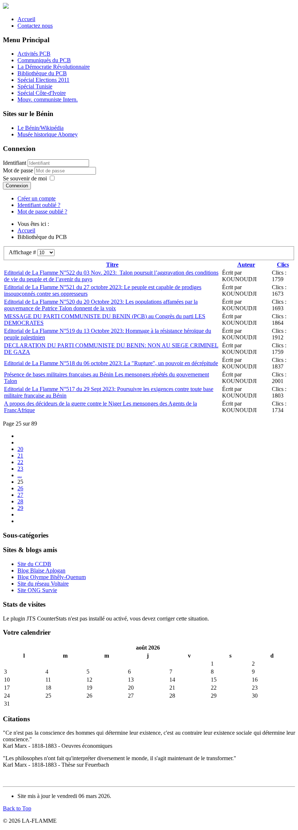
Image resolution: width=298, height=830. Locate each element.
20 (20, 449)
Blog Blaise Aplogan (41, 570)
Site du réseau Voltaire (43, 583)
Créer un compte (36, 198)
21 (20, 455)
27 (20, 495)
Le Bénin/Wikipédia (40, 128)
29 (20, 508)
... (19, 475)
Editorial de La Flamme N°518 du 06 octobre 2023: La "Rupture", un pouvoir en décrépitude (111, 363)
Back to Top (17, 808)
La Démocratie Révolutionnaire (53, 67)
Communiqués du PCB (44, 60)
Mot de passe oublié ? (42, 211)
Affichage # (23, 252)
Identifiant (14, 163)
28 (20, 501)
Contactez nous (35, 26)
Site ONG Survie (37, 590)
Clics (283, 265)
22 (20, 462)
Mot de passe (19, 170)
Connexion (17, 185)
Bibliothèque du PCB (42, 73)
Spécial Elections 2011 (43, 80)
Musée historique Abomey (47, 134)
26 (20, 488)
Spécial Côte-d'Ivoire (41, 93)
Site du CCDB (34, 564)
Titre (112, 265)
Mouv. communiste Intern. (47, 99)
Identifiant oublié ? (38, 205)
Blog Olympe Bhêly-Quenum (51, 577)
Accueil (26, 19)
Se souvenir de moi (25, 178)
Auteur (246, 265)
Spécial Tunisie (34, 86)
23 (20, 469)
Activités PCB (34, 54)
